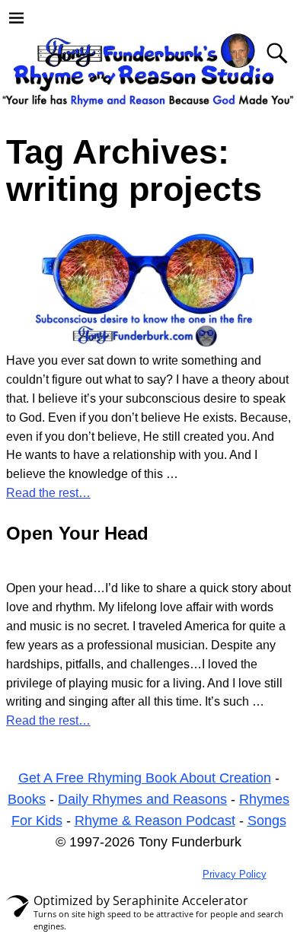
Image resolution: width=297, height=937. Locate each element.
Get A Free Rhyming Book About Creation (144, 778)
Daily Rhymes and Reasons (142, 799)
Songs (267, 820)
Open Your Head (77, 533)
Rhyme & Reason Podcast (155, 820)
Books (27, 799)
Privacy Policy (235, 874)
